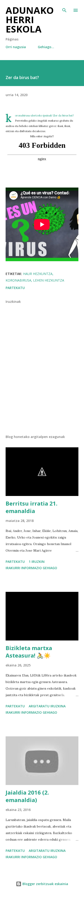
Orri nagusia (16, 47)
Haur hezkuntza (37, 273)
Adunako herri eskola (30, 19)
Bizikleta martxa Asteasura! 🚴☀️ (29, 651)
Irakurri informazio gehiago (31, 568)
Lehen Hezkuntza (48, 280)
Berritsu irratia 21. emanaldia (31, 507)
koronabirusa (18, 280)
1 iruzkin (37, 561)
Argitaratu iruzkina (47, 706)
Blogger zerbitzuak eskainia (44, 884)
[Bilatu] (64, 8)
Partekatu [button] (15, 288)
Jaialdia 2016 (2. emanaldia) (27, 796)
